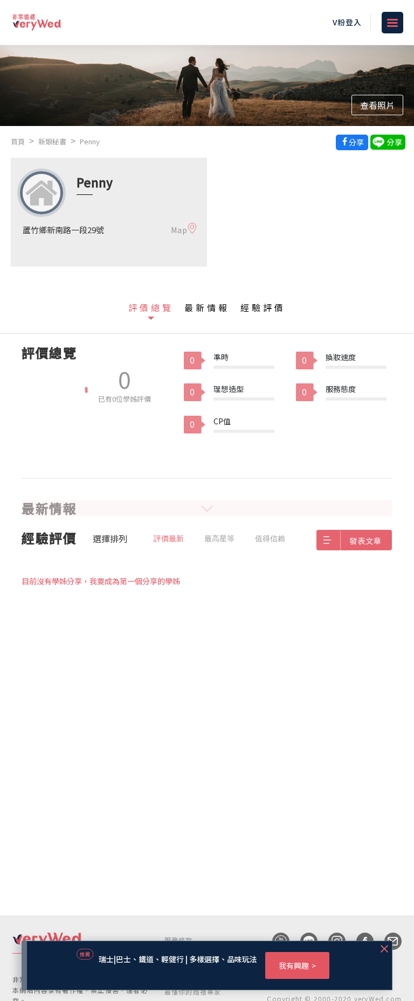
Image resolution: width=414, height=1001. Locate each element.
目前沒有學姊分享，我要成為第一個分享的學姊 (101, 581)
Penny (90, 141)
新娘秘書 (52, 141)
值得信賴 (270, 538)
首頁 (18, 141)
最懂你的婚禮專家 (193, 991)
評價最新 (169, 538)
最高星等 (219, 538)
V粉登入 (347, 22)
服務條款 (178, 939)
